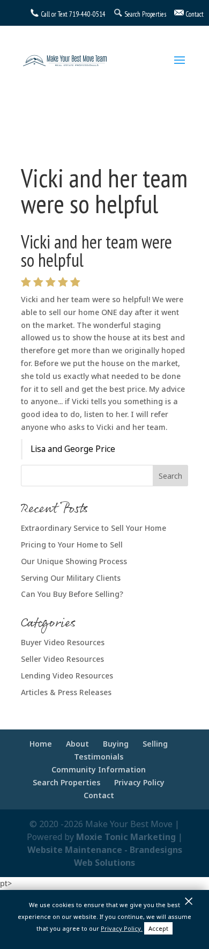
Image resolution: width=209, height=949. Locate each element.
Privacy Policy (139, 782)
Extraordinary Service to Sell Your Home (93, 528)
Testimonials (98, 756)
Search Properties (66, 782)
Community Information (98, 769)
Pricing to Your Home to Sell (72, 544)
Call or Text (54, 14)
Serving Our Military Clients (71, 578)
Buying (116, 744)
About (77, 744)
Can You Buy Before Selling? (72, 594)
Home (40, 744)
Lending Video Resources (67, 675)
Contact (99, 795)
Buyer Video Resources (62, 642)
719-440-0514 (87, 14)
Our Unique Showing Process (74, 561)
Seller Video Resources (62, 659)
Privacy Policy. (122, 928)
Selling (155, 744)
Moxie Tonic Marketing (126, 837)
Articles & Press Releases (66, 692)
